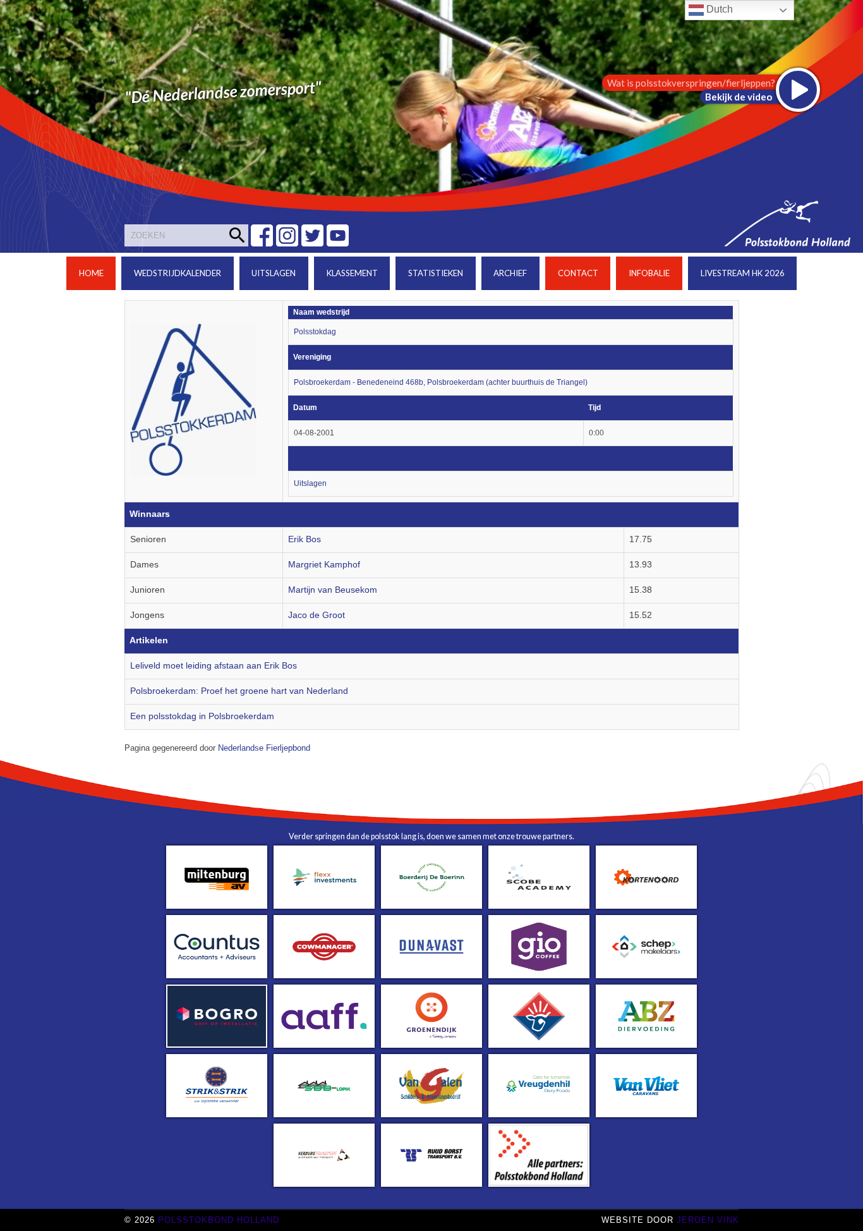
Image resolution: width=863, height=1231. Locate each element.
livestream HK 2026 (743, 273)
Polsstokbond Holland (218, 1220)
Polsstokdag (315, 331)
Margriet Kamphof (324, 564)
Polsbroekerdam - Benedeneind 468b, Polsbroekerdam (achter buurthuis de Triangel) (441, 382)
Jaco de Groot (316, 615)
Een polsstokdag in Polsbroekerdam (202, 716)
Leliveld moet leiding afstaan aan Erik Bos (213, 665)
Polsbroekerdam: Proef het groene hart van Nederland (239, 691)
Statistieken (435, 273)
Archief (510, 273)
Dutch (718, 9)
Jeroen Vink (708, 1220)
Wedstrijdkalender (177, 273)
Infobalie (649, 273)
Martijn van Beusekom (332, 590)
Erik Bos (304, 539)
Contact (578, 273)
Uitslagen (273, 273)
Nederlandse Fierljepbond (264, 748)
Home (91, 273)
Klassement (352, 273)
